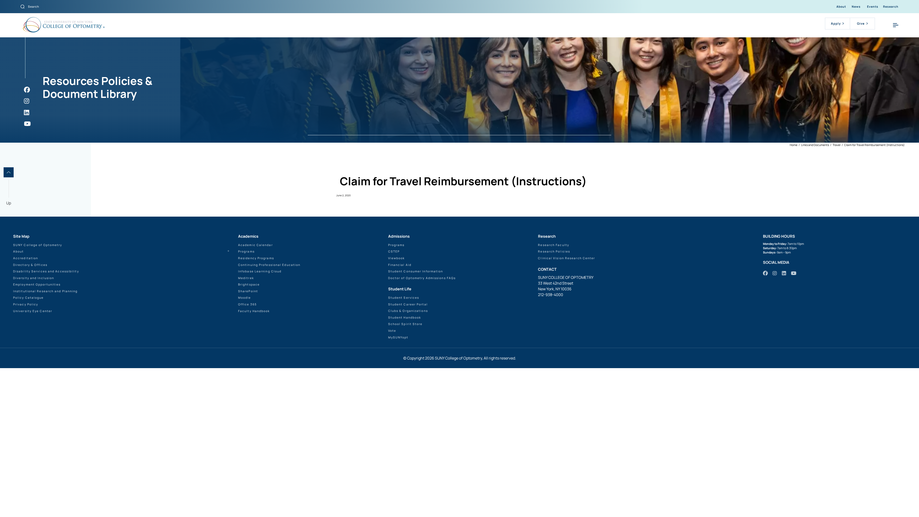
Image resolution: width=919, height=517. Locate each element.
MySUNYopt (398, 337)
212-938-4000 (550, 294)
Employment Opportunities (37, 284)
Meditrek (246, 278)
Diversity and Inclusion (33, 278)
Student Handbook (404, 317)
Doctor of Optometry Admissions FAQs (422, 278)
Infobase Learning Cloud (259, 271)
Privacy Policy (25, 304)
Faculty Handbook (254, 311)
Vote (392, 331)
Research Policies (554, 251)
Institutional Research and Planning (45, 291)
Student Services (403, 298)
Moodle (244, 298)
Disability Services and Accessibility (46, 271)
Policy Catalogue (28, 298)
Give (861, 23)
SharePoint (248, 291)
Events (872, 7)
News (856, 7)
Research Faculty (553, 245)
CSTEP (394, 251)
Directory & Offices (30, 265)
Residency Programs (256, 258)
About (841, 7)
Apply (836, 23)
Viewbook (396, 258)
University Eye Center (32, 311)
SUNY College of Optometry (37, 245)
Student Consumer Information (415, 271)
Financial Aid (399, 265)
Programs (246, 251)
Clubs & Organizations (408, 311)
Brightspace (249, 284)
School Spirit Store (405, 324)
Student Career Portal (408, 304)
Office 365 (247, 304)
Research (890, 7)
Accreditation (25, 258)
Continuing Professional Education (269, 265)
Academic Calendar (255, 245)
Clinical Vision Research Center (566, 258)
